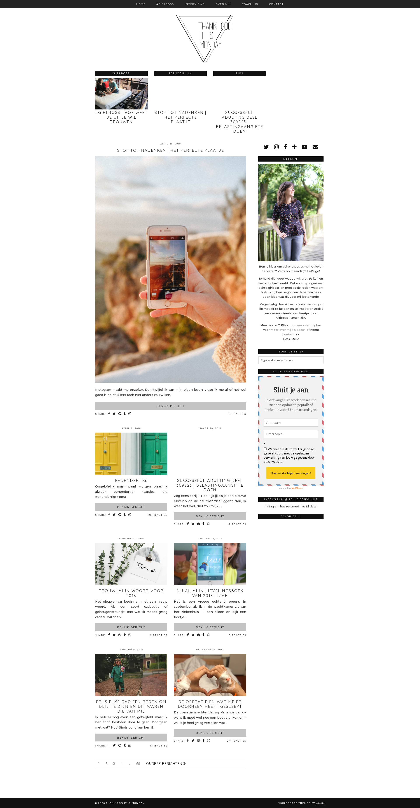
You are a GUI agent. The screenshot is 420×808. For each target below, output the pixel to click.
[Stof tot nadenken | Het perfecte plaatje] (170, 382)
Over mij (223, 4)
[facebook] (285, 147)
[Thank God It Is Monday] (210, 32)
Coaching (250, 4)
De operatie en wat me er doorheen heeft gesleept (210, 704)
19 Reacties (158, 635)
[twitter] (266, 147)
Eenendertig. (131, 480)
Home (140, 4)
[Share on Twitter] (114, 414)
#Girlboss (165, 4)
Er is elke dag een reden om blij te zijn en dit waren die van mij (131, 706)
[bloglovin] (294, 147)
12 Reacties (237, 524)
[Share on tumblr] (125, 414)
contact (288, 334)
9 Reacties (158, 745)
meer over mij (304, 325)
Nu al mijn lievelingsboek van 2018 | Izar (210, 593)
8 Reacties (237, 635)
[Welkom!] (291, 212)
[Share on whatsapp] (130, 414)
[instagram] (276, 147)
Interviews (195, 4)
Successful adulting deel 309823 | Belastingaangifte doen (210, 485)
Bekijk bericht (171, 406)
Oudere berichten (164, 764)
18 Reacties (237, 413)
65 (138, 764)
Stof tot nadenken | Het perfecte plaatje (170, 150)
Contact (276, 4)
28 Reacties (158, 514)
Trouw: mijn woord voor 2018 (131, 593)
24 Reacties (236, 740)
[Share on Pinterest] (120, 414)
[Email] (315, 147)
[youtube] (304, 147)
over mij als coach (292, 329)
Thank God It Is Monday (125, 803)
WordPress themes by (301, 803)
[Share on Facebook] (109, 414)
